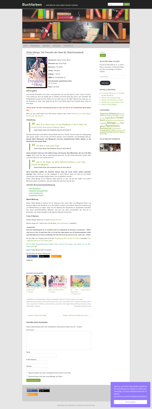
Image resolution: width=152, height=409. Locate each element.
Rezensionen (34, 46)
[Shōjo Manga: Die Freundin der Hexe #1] (36, 281)
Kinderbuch (41, 304)
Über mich (46, 46)
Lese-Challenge (117, 120)
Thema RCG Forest (89, 405)
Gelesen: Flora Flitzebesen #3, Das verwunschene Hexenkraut (80, 290)
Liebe (64, 304)
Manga (49, 299)
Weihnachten (114, 132)
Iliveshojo (77, 301)
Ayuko (81, 299)
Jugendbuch (110, 117)
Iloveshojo (83, 301)
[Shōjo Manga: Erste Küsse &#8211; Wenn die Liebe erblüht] (58, 281)
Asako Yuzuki (75, 299)
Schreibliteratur (116, 129)
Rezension (84, 304)
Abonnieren (105, 83)
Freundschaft (66, 301)
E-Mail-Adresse (31, 359)
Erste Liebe (58, 301)
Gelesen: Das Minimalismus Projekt (112, 100)
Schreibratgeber (105, 130)
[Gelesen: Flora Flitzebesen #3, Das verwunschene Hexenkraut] (80, 281)
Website (29, 366)
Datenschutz (68, 46)
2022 (61, 299)
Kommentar (30, 330)
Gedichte (109, 115)
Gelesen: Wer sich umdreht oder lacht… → (77, 315)
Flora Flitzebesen (63, 223)
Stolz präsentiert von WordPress (74, 405)
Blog (25, 46)
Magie (68, 304)
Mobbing (77, 304)
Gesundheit (115, 115)
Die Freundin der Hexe (48, 301)
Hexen (72, 301)
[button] (32, 256)
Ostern (118, 123)
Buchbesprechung (31, 301)
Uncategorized (119, 130)
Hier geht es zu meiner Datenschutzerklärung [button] (130, 396)
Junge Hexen (34, 304)
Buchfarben (32, 4)
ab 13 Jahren (67, 299)
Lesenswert (58, 304)
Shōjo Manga (30, 306)
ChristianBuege (40, 299)
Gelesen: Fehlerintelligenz (109, 104)
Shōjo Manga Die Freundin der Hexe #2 (68, 238)
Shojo (89, 304)
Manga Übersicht (55, 220)
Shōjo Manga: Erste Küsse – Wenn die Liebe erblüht (58, 289)
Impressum (57, 46)
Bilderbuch (114, 113)
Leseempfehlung (50, 304)
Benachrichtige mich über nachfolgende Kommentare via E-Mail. (50, 373)
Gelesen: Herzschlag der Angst (110, 98)
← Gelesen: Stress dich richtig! (36, 315)
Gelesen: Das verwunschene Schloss (112, 102)
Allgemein (104, 113)
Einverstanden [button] (130, 402)
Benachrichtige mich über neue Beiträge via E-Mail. (45, 376)
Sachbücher (106, 128)
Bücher (39, 301)
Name (28, 352)
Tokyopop (37, 306)
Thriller (113, 130)
